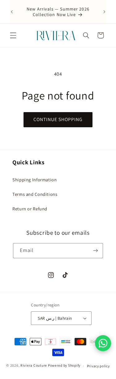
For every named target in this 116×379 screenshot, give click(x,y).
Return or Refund (29, 209)
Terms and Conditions (35, 194)
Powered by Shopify (64, 365)
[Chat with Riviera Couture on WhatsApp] (103, 343)
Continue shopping (58, 119)
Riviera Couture (33, 365)
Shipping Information (34, 180)
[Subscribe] (95, 250)
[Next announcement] (104, 12)
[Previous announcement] (12, 12)
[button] (13, 35)
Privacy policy (98, 366)
